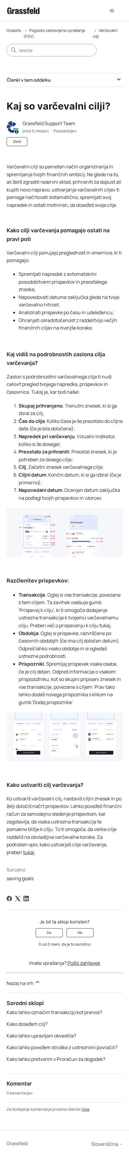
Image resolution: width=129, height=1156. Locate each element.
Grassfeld (15, 30)
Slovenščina (105, 1144)
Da (49, 932)
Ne (80, 932)
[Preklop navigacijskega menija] (112, 11)
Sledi (17, 141)
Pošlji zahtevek (84, 963)
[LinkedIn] (26, 898)
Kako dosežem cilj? (27, 1024)
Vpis (85, 1109)
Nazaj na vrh (20, 983)
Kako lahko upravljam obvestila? (41, 1035)
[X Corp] (17, 898)
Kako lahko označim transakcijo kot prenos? (54, 1012)
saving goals (20, 878)
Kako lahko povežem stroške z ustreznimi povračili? (62, 1047)
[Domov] (23, 11)
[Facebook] (9, 898)
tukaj (28, 852)
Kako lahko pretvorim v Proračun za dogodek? (56, 1059)
